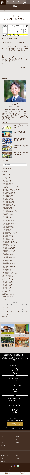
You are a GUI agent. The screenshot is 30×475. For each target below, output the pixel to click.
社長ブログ (4, 171)
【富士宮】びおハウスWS (7, 247)
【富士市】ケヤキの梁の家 (8, 207)
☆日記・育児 (5, 174)
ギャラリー (18, 439)
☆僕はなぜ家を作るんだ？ (7, 173)
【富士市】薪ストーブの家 (8, 213)
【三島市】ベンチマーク (7, 259)
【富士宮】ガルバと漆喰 (7, 241)
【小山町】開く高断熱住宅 (8, 270)
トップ (3, 10)
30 (3, 314)
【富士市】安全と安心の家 (8, 192)
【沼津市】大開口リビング (8, 229)
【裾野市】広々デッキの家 (8, 266)
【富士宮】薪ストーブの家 (8, 245)
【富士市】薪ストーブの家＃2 (8, 211)
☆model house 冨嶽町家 (7, 294)
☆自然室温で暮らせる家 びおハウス (10, 189)
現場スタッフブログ (4, 452)
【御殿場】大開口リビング (8, 265)
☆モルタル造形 (5, 293)
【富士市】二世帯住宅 (7, 201)
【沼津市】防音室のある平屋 (8, 223)
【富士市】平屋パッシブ (7, 216)
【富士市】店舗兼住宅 (7, 222)
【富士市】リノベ (6, 285)
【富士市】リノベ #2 (6, 284)
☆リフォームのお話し (6, 276)
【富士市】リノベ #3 (6, 282)
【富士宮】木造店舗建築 (7, 184)
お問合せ (17, 455)
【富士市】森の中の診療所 (8, 190)
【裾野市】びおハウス (7, 267)
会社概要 (17, 442)
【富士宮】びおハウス (7, 248)
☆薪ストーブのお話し (6, 290)
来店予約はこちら (15, 424)
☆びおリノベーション (6, 279)
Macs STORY (3, 461)
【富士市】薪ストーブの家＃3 (8, 210)
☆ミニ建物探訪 (5, 291)
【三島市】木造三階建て (7, 257)
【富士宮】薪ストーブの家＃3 (8, 242)
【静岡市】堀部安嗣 (6, 182)
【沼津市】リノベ (6, 288)
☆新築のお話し (5, 180)
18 (11, 311)
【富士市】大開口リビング (8, 205)
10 (7, 309)
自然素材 (4, 187)
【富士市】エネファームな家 (8, 196)
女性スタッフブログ (19, 448)
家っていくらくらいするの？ (11, 38)
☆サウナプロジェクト (6, 178)
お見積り (2, 458)
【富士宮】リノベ (6, 287)
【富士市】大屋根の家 (7, 202)
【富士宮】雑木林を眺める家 (8, 230)
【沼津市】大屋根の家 (7, 224)
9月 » (5, 316)
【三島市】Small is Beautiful (8, 253)
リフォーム (3, 439)
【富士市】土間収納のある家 (8, 195)
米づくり (4, 176)
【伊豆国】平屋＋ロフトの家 (8, 262)
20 (18, 311)
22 (26, 311)
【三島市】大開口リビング (8, 254)
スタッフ (2, 442)
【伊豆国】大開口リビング (8, 263)
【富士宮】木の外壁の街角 (8, 235)
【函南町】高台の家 (6, 260)
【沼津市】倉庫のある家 (7, 227)
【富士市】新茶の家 (6, 204)
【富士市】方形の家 (6, 199)
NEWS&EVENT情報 (4, 455)
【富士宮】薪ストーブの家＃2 (8, 244)
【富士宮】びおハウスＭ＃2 (8, 250)
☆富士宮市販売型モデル (7, 296)
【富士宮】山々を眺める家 (8, 233)
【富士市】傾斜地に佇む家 (8, 193)
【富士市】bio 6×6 (6, 208)
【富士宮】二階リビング (7, 239)
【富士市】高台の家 (6, 198)
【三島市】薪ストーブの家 (8, 256)
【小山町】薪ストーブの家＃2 (8, 273)
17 (7, 311)
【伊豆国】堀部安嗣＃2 (7, 183)
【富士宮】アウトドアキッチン (8, 238)
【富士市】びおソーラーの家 (8, 214)
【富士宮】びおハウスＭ (7, 251)
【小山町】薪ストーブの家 (8, 272)
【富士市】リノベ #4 (6, 281)
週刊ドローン (5, 177)
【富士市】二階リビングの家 (8, 220)
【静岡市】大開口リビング (8, 275)
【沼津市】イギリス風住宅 (8, 226)
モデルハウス (3, 436)
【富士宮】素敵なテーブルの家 (8, 232)
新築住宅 (17, 436)
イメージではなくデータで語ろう (9, 186)
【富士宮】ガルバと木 (7, 236)
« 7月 (3, 316)
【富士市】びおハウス (7, 219)
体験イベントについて (20, 452)
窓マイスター (5, 278)
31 (7, 314)
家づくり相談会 (3, 445)
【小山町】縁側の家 (6, 269)
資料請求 (17, 458)
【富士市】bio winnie (6, 217)
